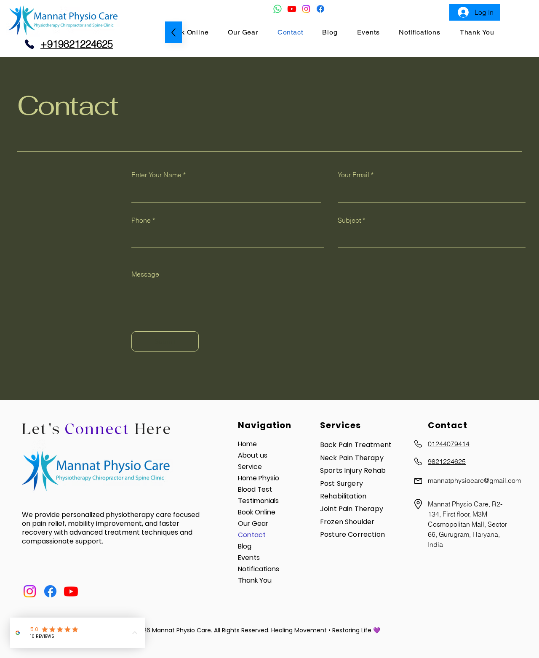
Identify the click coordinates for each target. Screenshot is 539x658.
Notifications (258, 569)
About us (252, 455)
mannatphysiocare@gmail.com (474, 480)
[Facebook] (320, 9)
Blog (244, 546)
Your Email (353, 174)
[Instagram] (306, 9)
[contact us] (29, 44)
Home (247, 444)
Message (145, 274)
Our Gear (253, 523)
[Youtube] (292, 9)
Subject (349, 220)
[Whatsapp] (277, 9)
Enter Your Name (156, 174)
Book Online (256, 512)
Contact (252, 535)
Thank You (255, 580)
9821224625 (447, 461)
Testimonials (258, 501)
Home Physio (258, 478)
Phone (141, 220)
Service (250, 467)
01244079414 (449, 444)
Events (249, 557)
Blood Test (255, 489)
